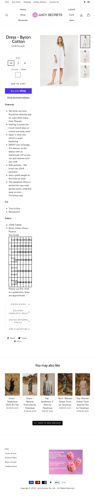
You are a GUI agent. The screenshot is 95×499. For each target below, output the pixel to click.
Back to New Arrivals (49, 423)
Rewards (23, 20)
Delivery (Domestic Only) (18, 312)
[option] (59, 60)
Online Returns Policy (18, 321)
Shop (23, 14)
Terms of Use (10, 453)
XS (11, 63)
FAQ (7, 2)
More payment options (18, 97)
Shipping (27, 2)
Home (23, 9)
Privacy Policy (11, 457)
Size (18, 58)
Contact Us (54, 2)
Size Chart (16, 2)
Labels (71, 9)
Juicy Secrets (42, 488)
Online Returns (40, 2)
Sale (71, 20)
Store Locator (11, 462)
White (18, 74)
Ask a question (18, 329)
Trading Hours (11, 466)
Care (71, 14)
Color (18, 69)
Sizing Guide (18, 304)
